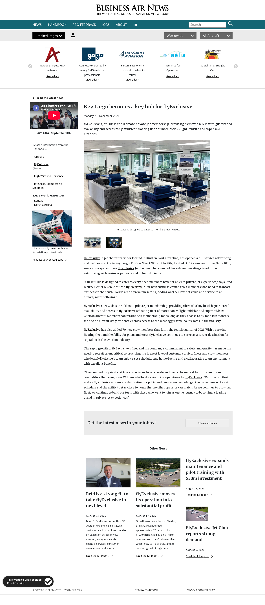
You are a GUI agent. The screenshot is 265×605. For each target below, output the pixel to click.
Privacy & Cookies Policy (201, 590)
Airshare (39, 156)
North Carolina (43, 204)
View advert (52, 76)
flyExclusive (41, 164)
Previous (30, 66)
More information (16, 583)
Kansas (38, 200)
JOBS (106, 24)
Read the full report (97, 555)
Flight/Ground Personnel (49, 176)
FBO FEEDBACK (84, 24)
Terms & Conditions (146, 590)
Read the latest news (49, 98)
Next (235, 66)
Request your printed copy (47, 259)
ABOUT (121, 24)
